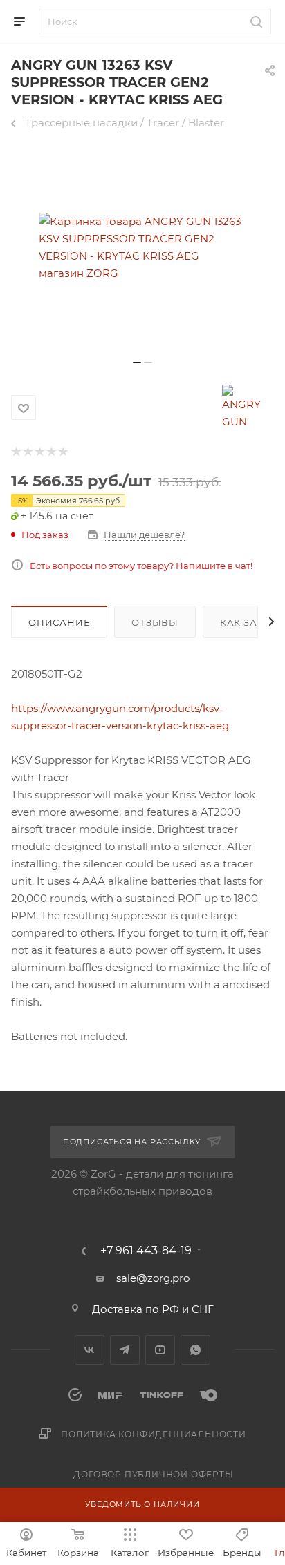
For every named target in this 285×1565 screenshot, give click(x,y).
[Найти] (254, 21)
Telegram (125, 1350)
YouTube (160, 1350)
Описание (59, 622)
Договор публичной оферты (153, 1474)
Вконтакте (89, 1350)
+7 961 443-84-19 (146, 1250)
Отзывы (154, 622)
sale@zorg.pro (153, 1278)
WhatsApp (195, 1350)
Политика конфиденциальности (153, 1434)
